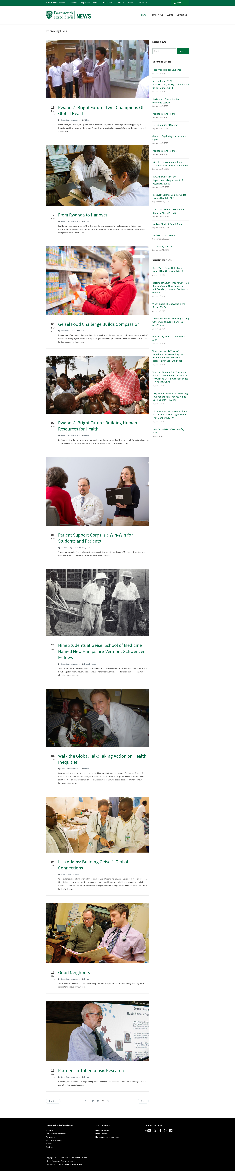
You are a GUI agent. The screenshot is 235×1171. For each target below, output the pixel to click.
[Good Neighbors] (97, 932)
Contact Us (182, 14)
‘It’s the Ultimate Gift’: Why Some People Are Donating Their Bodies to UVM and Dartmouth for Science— (170, 377)
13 (108, 1101)
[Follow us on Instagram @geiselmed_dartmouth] (166, 1130)
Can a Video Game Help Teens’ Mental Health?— (168, 269)
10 (93, 1101)
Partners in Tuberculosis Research (91, 1070)
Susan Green (65, 874)
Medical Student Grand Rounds (168, 224)
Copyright (50, 1157)
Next (143, 1101)
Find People (107, 2)
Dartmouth (73, 2)
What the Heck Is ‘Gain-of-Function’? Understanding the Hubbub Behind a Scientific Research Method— (167, 356)
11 (98, 1101)
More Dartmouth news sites (107, 1137)
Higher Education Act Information (60, 1161)
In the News (157, 14)
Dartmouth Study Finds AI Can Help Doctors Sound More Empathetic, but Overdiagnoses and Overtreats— (170, 287)
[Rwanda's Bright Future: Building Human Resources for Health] (97, 384)
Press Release (90, 664)
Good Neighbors (74, 972)
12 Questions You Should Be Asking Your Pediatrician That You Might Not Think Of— (170, 396)
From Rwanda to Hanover (82, 215)
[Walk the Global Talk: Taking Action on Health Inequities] (97, 717)
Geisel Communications (70, 120)
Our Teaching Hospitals (56, 1133)
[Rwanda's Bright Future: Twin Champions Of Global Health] (97, 69)
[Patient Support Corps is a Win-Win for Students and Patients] (97, 491)
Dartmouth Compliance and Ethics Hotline (64, 1164)
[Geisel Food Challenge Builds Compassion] (97, 280)
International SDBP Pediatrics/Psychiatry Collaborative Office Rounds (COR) (170, 84)
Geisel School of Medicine (55, 2)
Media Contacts (101, 1133)
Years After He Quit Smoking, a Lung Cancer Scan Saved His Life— (170, 321)
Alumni (130, 2)
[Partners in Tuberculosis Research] (97, 1031)
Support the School (54, 1140)
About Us (49, 1130)
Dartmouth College (79, 1157)
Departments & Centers (90, 2)
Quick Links (141, 2)
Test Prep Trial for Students (166, 69)
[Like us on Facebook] (161, 1130)
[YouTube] (149, 1130)
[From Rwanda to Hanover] (97, 175)
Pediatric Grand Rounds (164, 113)
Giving (120, 2)
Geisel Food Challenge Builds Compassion (99, 324)
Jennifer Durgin (67, 547)
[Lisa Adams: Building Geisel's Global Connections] (97, 824)
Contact (49, 1147)
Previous (53, 1101)
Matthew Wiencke (67, 330)
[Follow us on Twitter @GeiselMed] (156, 1130)
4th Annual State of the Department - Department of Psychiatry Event (167, 180)
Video (86, 120)
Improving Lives (84, 547)
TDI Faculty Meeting (162, 246)
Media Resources (102, 1130)
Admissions (50, 1137)
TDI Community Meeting (165, 124)
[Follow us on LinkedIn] (171, 1130)
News (143, 14)
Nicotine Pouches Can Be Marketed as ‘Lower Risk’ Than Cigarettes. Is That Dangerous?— (170, 414)
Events (170, 14)
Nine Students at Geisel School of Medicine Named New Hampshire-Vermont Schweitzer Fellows (101, 651)
